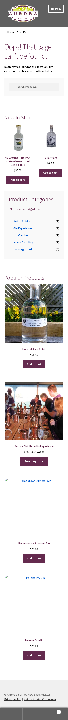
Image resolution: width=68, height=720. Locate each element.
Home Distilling (23, 242)
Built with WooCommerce (40, 699)
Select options (34, 461)
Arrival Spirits (21, 221)
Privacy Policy (12, 699)
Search (34, 714)
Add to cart (18, 179)
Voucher (23, 235)
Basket (52, 710)
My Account (11, 714)
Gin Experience (22, 228)
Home (10, 32)
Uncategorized (22, 249)
